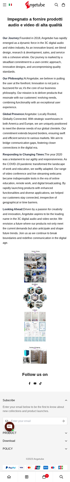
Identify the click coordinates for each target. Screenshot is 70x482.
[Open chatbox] (9, 426)
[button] (10, 4)
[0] (44, 477)
